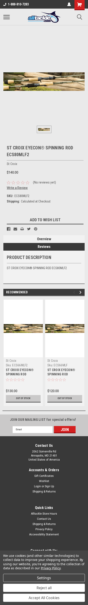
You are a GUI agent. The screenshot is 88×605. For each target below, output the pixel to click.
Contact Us (44, 518)
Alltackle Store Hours (44, 513)
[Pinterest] (35, 229)
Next (81, 292)
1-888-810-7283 (18, 4)
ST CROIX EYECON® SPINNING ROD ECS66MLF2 (20, 374)
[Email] (15, 229)
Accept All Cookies (44, 597)
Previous (74, 292)
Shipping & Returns (44, 491)
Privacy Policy (44, 529)
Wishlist (44, 481)
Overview (44, 239)
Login (37, 486)
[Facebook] (8, 229)
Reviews (44, 247)
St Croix (11, 361)
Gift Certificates (44, 476)
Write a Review (17, 188)
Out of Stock (23, 398)
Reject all (44, 587)
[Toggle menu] (6, 17)
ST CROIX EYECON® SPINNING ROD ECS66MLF (61, 374)
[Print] (22, 229)
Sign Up (49, 486)
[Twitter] (29, 229)
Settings (44, 577)
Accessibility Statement (44, 534)
